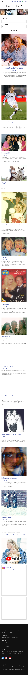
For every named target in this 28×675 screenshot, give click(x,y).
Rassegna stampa (15, 637)
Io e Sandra (5, 257)
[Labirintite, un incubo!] (14, 461)
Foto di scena (20, 651)
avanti (24, 534)
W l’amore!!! (5, 336)
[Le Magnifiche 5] (14, 142)
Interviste (9, 637)
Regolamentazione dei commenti (20, 669)
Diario (12, 70)
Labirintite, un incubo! (9, 478)
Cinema (2, 630)
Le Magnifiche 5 (6, 153)
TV (8, 632)
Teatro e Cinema (19, 642)
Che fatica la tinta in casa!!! (10, 225)
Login (11, 1)
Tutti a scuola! (6, 517)
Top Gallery (3, 651)
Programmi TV (12, 642)
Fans (10, 630)
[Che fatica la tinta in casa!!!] (14, 207)
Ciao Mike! (5, 304)
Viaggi (10, 632)
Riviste (2, 653)
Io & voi (8, 651)
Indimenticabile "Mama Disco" (11, 434)
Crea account (17, 1)
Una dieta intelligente (8, 122)
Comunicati (3, 637)
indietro (6, 534)
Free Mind (14, 630)
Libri (2, 632)
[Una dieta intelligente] (14, 102)
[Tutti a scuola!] (14, 503)
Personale (19, 653)
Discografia (6, 642)
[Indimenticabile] (14, 420)
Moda (5, 632)
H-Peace (3, 646)
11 (17, 534)
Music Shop (8, 646)
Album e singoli (8, 653)
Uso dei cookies (11, 669)
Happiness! (5, 183)
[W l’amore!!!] (14, 326)
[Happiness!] (14, 173)
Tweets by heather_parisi (7, 597)
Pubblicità (14, 653)
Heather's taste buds (21, 630)
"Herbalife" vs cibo (14, 67)
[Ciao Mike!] (14, 285)
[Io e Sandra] (14, 246)
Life (2, 642)
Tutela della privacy (5, 669)
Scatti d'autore (14, 651)
